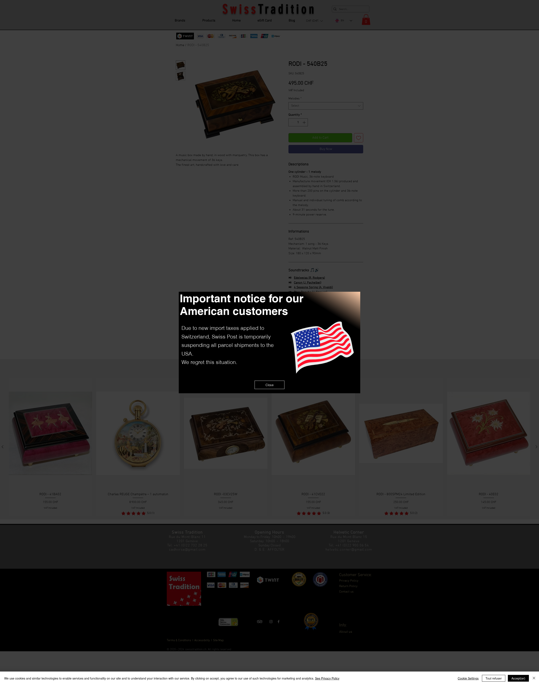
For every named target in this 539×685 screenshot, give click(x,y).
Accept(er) (518, 678)
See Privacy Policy (327, 678)
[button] (269, 385)
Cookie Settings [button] (468, 678)
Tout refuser (494, 678)
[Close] (533, 678)
